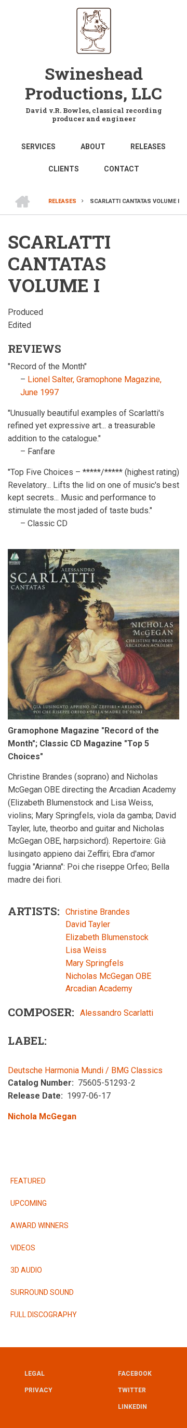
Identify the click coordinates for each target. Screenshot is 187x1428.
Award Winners (39, 1225)
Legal (34, 1374)
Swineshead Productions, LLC (93, 83)
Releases (148, 146)
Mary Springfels (94, 963)
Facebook (130, 1374)
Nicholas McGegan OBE (108, 976)
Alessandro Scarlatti (116, 1013)
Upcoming (28, 1203)
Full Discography (43, 1314)
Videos (22, 1248)
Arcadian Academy (98, 988)
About (93, 146)
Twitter (130, 1390)
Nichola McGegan (42, 1116)
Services (38, 146)
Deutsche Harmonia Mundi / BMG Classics (85, 1070)
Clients (63, 169)
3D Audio (26, 1270)
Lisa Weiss (85, 950)
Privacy (38, 1390)
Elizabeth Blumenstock (107, 937)
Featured (28, 1181)
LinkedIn (130, 1407)
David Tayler (87, 924)
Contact (121, 169)
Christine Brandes (97, 912)
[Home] (93, 30)
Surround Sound (42, 1292)
